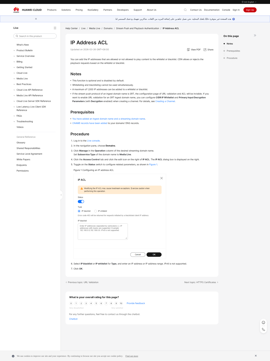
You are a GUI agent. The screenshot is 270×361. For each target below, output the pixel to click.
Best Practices (24, 84)
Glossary (21, 142)
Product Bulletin (25, 50)
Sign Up (250, 9)
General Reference (26, 137)
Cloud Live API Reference (29, 89)
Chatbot (73, 318)
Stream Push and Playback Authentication (137, 28)
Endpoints (22, 165)
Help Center (71, 28)
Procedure (232, 58)
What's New (23, 44)
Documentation (212, 9)
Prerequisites (233, 50)
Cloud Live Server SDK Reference (34, 101)
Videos (20, 127)
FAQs (19, 115)
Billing (19, 61)
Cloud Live (22, 73)
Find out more (131, 356)
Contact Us (196, 9)
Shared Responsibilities (28, 148)
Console (226, 9)
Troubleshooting (25, 121)
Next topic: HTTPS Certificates (200, 282)
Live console (93, 140)
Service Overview (26, 56)
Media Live (22, 78)
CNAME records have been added (89, 123)
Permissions (23, 170)
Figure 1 (153, 164)
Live (83, 28)
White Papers (23, 159)
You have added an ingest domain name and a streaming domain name (108, 118)
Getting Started (24, 67)
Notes (230, 43)
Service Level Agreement (29, 153)
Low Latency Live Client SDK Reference (31, 108)
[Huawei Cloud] (27, 10)
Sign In (236, 9)
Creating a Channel (165, 101)
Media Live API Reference (30, 95)
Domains (108, 28)
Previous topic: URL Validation (83, 282)
